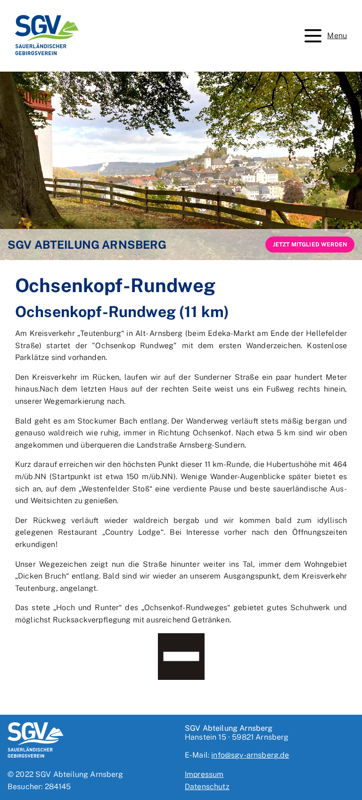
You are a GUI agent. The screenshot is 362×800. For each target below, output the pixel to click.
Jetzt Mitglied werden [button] (310, 244)
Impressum (204, 774)
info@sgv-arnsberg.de (250, 755)
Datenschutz (207, 786)
